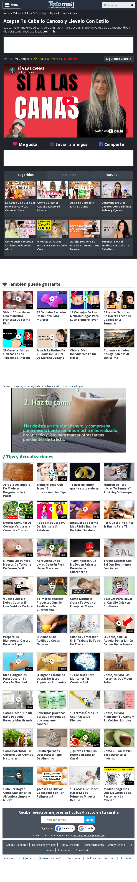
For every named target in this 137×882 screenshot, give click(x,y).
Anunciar (127, 858)
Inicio (6, 13)
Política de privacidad (94, 835)
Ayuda (27, 858)
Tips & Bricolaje (36, 13)
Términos (77, 835)
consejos (17, 386)
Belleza (39, 386)
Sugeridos (26, 175)
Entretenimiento (94, 844)
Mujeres (28, 386)
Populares (68, 175)
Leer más (49, 31)
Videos (17, 13)
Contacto (10, 858)
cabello (56, 386)
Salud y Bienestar (17, 844)
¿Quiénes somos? (49, 858)
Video (47, 386)
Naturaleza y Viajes (44, 844)
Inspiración (64, 850)
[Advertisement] (68, 45)
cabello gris (76, 386)
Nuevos (111, 175)
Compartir (25, 59)
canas (65, 386)
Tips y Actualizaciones (63, 13)
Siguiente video (117, 59)
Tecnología (82, 850)
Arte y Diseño (116, 844)
